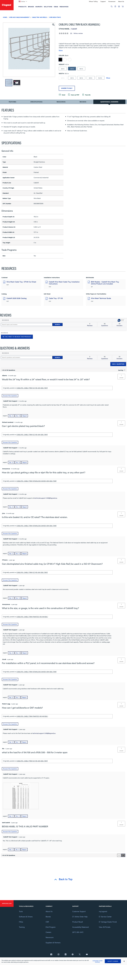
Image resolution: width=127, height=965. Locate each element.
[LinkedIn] (65, 954)
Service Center (106, 916)
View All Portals (104, 927)
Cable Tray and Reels (39, 17)
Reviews (83, 102)
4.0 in (72, 78)
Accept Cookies (113, 961)
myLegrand (103, 911)
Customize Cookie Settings (97, 961)
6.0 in (81, 69)
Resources (61, 102)
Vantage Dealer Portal (109, 922)
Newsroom (50, 937)
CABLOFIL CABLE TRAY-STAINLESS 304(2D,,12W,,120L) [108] (36, 481)
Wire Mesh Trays (55, 17)
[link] (5, 320)
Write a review (78, 33)
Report (24, 416)
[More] (108, 77)
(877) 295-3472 (77, 932)
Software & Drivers (26, 916)
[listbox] (29, 50)
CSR (47, 922)
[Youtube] (87, 954)
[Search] (111, 6)
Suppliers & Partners (53, 942)
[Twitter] (80, 954)
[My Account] (119, 6)
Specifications (36, 102)
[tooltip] (121, 320)
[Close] (124, 961)
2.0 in (62, 69)
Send (63, 95)
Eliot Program (51, 927)
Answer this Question (10, 396)
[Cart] (122, 6)
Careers (48, 932)
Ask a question (118, 364)
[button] (53, 24)
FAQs (21, 922)
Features (12, 102)
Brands (48, 916)
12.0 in (100, 78)
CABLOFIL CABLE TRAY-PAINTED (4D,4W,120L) (32, 617)
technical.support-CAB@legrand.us (45, 498)
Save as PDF (75, 95)
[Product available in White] (65, 59)
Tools (21, 911)
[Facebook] (51, 954)
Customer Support (79, 911)
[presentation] (21, 796)
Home (5, 17)
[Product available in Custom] (69, 59)
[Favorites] (115, 6)
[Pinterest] (72, 954)
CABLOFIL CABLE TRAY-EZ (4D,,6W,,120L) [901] (32, 388)
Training (22, 927)
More (61, 50)
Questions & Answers (109, 102)
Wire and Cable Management (19, 17)
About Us (49, 911)
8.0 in (90, 78)
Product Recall (77, 922)
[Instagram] (58, 954)
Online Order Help (80, 916)
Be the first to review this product (18, 337)
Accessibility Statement (80, 927)
